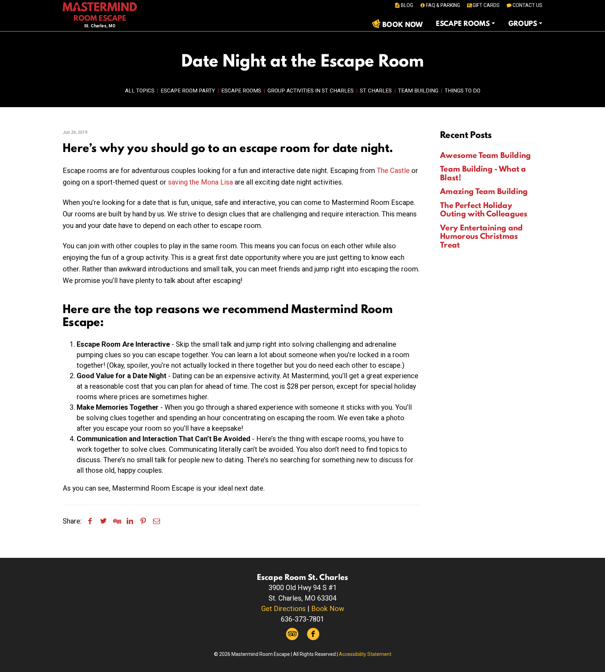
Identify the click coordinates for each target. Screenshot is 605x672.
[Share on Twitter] (103, 521)
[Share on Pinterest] (143, 521)
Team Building (418, 91)
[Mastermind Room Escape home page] (100, 11)
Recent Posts (466, 135)
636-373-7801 (302, 619)
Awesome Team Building (485, 155)
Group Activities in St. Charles (310, 91)
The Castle (393, 170)
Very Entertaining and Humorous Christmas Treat (481, 236)
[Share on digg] (116, 521)
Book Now (327, 608)
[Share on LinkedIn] (130, 521)
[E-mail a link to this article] (156, 521)
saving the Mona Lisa (200, 182)
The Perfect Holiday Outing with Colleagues (484, 209)
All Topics (139, 91)
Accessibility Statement (365, 654)
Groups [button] (522, 23)
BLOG (407, 5)
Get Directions (283, 608)
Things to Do (462, 91)
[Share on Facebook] (90, 521)
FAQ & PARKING (443, 5)
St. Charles (376, 91)
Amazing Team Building (484, 191)
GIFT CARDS (486, 5)
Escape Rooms (241, 91)
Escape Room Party (188, 91)
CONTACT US (527, 5)
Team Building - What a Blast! (483, 173)
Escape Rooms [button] (463, 23)
